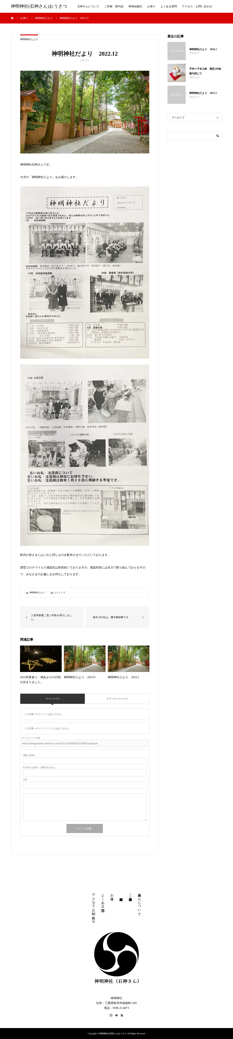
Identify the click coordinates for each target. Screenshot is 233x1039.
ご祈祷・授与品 (113, 6)
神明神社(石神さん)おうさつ (39, 6)
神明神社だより (29, 39)
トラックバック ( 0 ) (116, 698)
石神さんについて (88, 6)
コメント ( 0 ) (52, 698)
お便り (151, 6)
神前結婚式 (135, 6)
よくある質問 (169, 6)
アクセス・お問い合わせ (197, 6)
